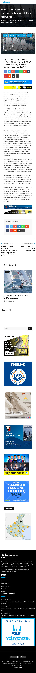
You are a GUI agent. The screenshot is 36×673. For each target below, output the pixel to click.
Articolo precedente (8, 243)
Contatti (3, 591)
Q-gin (20, 667)
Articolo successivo (27, 243)
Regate (9, 20)
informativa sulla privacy (9, 571)
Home (4, 20)
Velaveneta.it (4, 583)
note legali (23, 566)
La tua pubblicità (5, 586)
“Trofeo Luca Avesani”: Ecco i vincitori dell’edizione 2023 (28, 248)
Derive (14, 20)
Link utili (3, 589)
